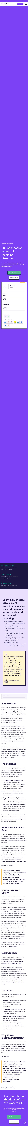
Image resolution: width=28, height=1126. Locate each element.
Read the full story (14, 273)
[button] (25, 4)
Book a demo (14, 1122)
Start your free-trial (14, 1117)
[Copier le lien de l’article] (13, 1087)
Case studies (4, 243)
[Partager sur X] (10, 1087)
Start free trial (20, 4)
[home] (6, 4)
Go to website (14, 277)
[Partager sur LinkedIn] (6, 1087)
